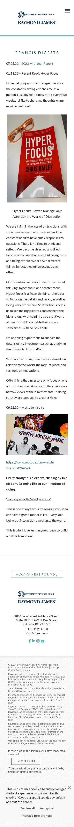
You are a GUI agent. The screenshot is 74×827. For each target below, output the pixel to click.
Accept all (47, 808)
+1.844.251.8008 (38, 629)
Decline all (27, 808)
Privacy (12, 667)
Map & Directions (37, 633)
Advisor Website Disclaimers (32, 667)
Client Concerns (45, 743)
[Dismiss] (69, 787)
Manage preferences (37, 815)
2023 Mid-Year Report (37, 63)
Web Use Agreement (23, 743)
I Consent (26, 761)
